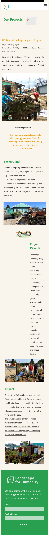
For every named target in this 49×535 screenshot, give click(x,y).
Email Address (11, 514)
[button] (44, 5)
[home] (13, 6)
